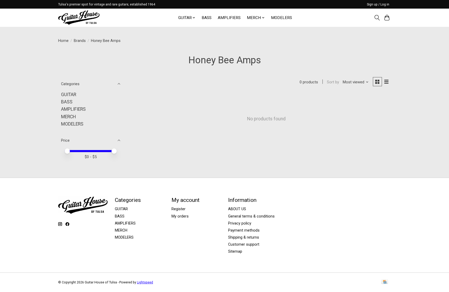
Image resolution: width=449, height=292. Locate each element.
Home (63, 40)
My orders (180, 216)
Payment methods (244, 230)
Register (178, 209)
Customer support (243, 244)
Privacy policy (239, 223)
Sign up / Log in (378, 4)
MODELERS (281, 17)
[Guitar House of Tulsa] (79, 17)
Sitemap (235, 251)
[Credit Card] (384, 282)
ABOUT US (237, 209)
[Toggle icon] (377, 17)
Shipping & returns (243, 237)
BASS (207, 17)
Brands (80, 40)
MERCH (68, 116)
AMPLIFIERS (229, 17)
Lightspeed (145, 282)
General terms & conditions (251, 216)
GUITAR (68, 94)
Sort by (333, 82)
